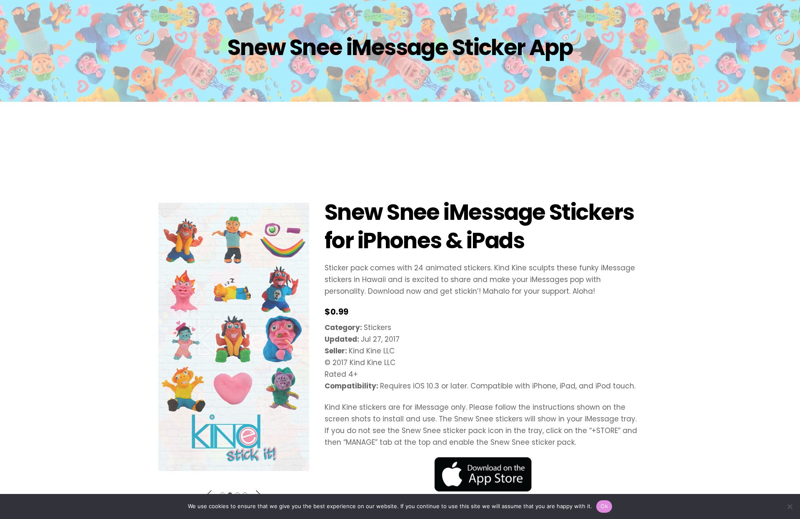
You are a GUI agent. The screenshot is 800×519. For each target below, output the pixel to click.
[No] (789, 506)
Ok (604, 506)
